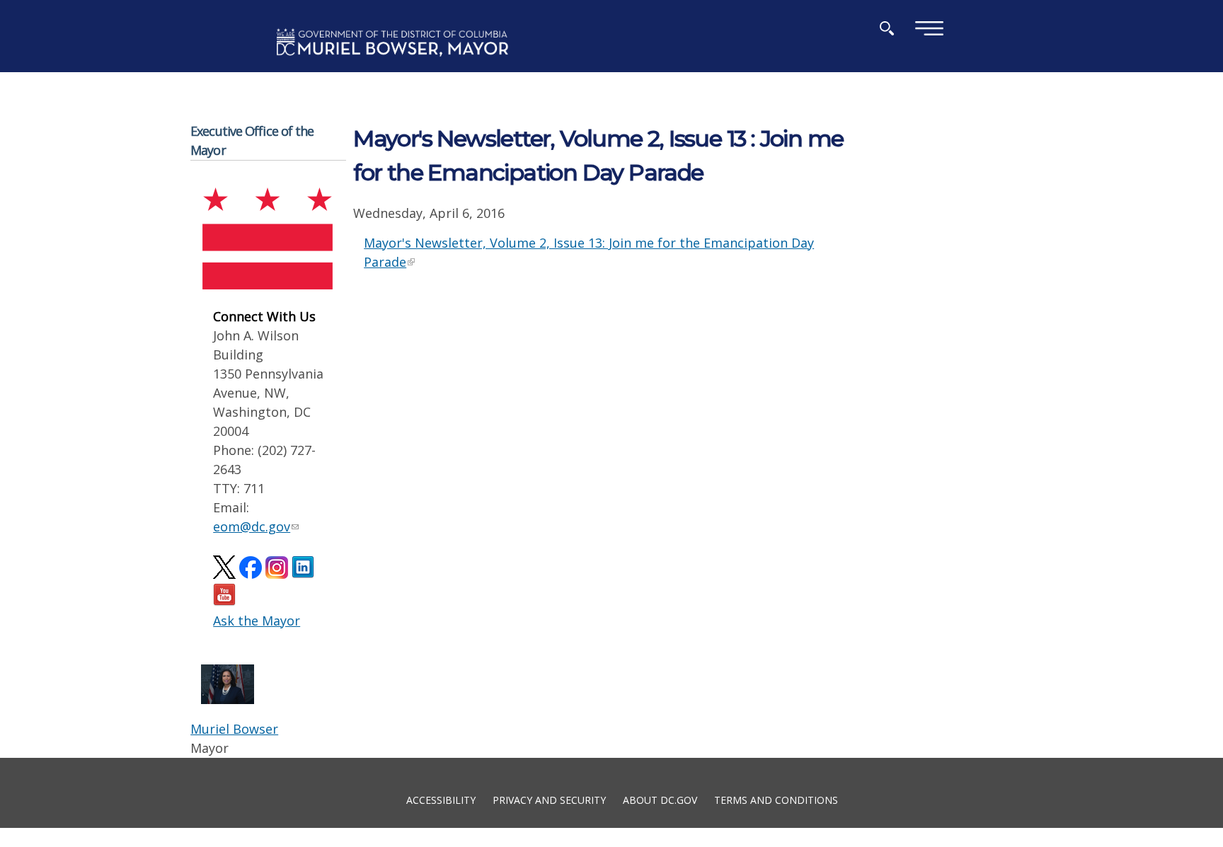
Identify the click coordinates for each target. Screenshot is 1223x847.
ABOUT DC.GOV (660, 799)
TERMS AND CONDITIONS (776, 799)
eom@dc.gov (251, 526)
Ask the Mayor (256, 620)
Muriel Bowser (234, 728)
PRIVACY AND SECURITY (549, 799)
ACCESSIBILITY (441, 799)
